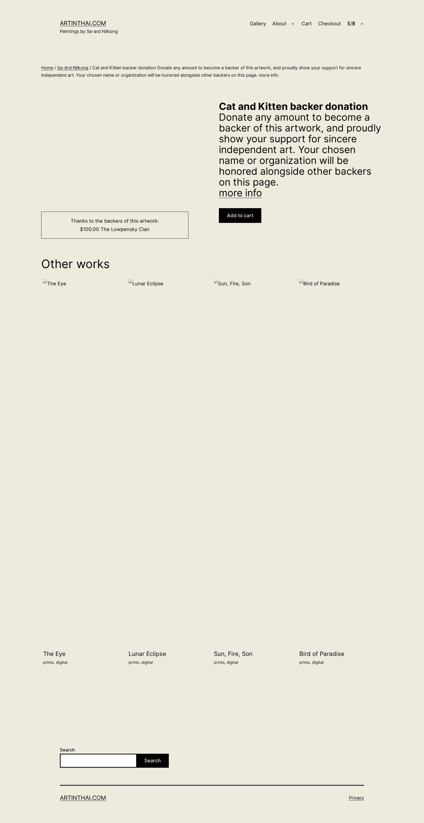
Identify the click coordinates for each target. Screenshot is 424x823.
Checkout (329, 24)
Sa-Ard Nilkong (72, 67)
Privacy (356, 797)
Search (67, 749)
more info (240, 193)
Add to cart (240, 215)
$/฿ (351, 24)
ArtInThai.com (83, 23)
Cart (307, 24)
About (279, 24)
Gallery (258, 24)
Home (47, 67)
